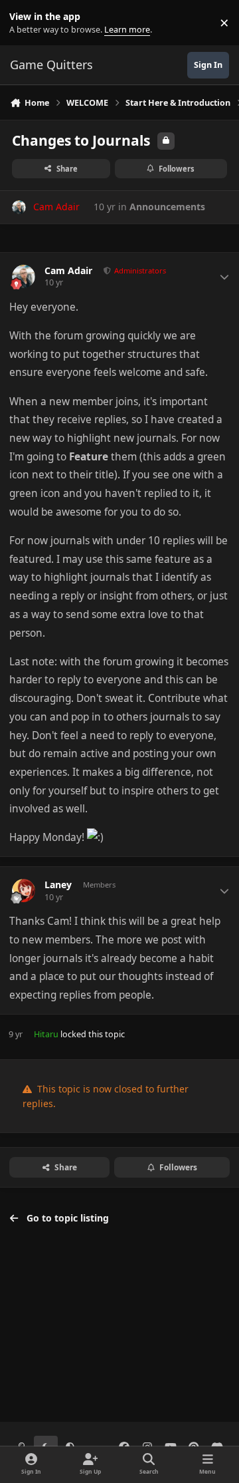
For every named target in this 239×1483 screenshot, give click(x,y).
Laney (58, 885)
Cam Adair (68, 271)
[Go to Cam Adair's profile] (19, 207)
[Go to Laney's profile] (23, 890)
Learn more (25, 23)
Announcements (167, 206)
